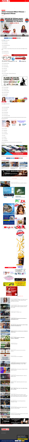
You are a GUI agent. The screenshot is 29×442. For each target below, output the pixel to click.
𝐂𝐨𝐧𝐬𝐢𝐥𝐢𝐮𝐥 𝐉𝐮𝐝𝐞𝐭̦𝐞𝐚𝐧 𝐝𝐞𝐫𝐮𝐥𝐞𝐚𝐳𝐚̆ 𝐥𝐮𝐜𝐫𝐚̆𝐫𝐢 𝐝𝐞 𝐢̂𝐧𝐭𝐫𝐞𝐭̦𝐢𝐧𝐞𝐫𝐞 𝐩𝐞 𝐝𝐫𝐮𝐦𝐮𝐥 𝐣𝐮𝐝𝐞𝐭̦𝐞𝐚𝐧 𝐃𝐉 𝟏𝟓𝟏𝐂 (5, 168)
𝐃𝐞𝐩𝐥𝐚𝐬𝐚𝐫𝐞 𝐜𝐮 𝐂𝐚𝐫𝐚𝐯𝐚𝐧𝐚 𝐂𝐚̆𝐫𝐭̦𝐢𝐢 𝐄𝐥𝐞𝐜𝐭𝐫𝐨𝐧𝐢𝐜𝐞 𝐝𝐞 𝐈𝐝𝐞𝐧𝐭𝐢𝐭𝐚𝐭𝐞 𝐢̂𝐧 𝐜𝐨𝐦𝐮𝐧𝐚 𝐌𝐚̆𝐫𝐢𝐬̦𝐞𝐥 (23, 168)
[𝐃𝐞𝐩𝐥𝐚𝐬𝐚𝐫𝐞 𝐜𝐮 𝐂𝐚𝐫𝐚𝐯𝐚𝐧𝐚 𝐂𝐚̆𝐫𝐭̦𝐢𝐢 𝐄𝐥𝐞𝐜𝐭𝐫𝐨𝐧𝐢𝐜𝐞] (23, 166)
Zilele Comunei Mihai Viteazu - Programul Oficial (20, 156)
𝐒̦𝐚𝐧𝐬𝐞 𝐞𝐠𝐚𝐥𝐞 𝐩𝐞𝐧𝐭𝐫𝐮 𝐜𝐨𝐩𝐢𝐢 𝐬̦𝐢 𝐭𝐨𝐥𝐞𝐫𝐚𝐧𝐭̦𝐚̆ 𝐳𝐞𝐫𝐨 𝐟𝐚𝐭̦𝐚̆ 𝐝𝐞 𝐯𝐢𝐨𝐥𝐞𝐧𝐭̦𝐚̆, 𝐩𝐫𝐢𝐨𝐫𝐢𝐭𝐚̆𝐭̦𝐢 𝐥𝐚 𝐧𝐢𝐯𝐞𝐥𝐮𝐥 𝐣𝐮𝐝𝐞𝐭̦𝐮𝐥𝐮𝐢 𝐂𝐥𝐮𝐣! (14, 168)
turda (12, 156)
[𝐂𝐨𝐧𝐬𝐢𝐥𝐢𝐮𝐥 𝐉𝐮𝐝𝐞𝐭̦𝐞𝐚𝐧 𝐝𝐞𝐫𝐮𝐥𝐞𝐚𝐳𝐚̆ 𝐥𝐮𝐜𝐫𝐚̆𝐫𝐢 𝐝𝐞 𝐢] (6, 166)
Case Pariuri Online (9, 424)
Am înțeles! (22, 439)
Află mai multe (23, 437)
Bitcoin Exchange (2, 424)
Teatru (10, 156)
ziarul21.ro (3, 15)
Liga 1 (6, 424)
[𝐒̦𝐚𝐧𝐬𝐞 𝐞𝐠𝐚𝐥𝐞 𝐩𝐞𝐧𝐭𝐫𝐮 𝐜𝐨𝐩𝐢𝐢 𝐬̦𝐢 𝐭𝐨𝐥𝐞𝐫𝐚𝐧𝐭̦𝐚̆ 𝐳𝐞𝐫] (14, 166)
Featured (7, 156)
